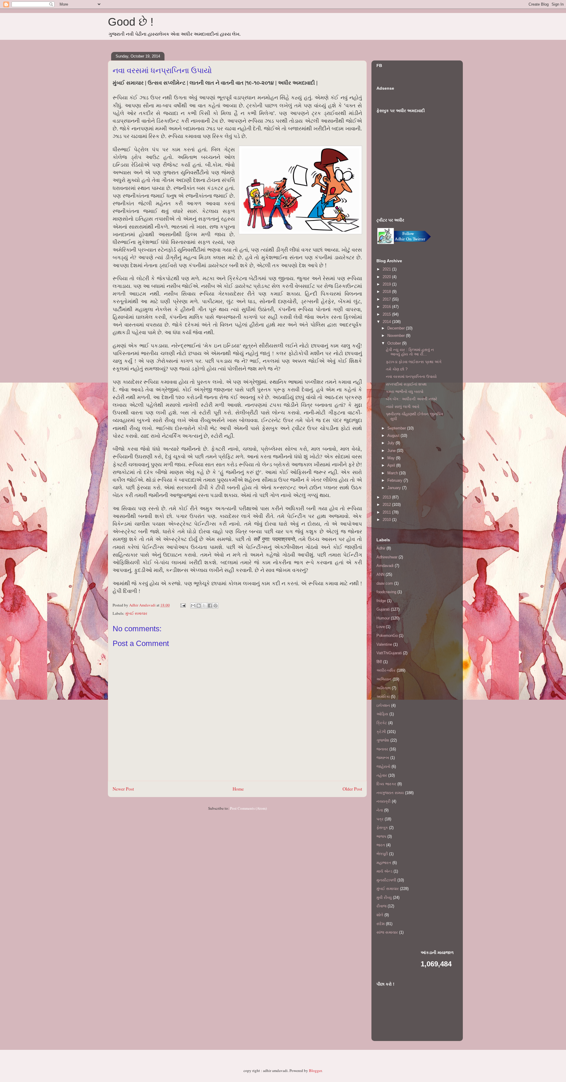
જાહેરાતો (383, 766)
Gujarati (383, 609)
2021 (387, 269)
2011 (387, 512)
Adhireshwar (386, 557)
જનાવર (382, 749)
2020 (387, 277)
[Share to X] (204, 606)
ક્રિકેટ (381, 723)
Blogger (315, 1070)
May (391, 458)
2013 (387, 497)
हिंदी (379, 662)
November (396, 335)
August (394, 435)
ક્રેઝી (381, 731)
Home (238, 789)
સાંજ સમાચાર (387, 932)
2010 (387, 519)
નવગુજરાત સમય (390, 793)
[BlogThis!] (199, 606)
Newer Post (123, 789)
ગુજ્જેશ (382, 740)
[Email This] (193, 606)
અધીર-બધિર (386, 670)
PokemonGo (387, 635)
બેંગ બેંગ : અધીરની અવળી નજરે (411, 399)
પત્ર (380, 819)
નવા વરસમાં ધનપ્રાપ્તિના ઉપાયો (411, 376)
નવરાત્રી (383, 801)
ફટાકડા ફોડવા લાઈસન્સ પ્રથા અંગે (413, 362)
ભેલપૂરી (382, 854)
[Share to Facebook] (210, 606)
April (391, 465)
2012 (387, 504)
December (396, 328)
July (391, 443)
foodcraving (386, 592)
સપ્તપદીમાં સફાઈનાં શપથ (406, 384)
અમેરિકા (383, 696)
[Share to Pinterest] (215, 606)
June (392, 450)
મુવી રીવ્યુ (384, 897)
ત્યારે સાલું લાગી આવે (402, 406)
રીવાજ (381, 906)
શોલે (379, 915)
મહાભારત (383, 862)
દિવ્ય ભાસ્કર (386, 784)
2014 (387, 321)
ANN (380, 574)
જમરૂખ (382, 757)
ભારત (380, 845)
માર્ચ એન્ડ (384, 871)
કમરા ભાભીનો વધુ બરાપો (404, 391)
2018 (387, 291)
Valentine (384, 644)
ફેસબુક (382, 827)
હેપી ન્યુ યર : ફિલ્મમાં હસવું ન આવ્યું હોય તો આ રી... (410, 352)
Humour (383, 618)
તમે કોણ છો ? (396, 369)
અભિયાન (383, 679)
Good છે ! (131, 22)
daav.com (384, 583)
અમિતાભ (383, 688)
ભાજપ (381, 836)
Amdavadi (385, 565)
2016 (387, 306)
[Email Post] (182, 605)
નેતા (379, 810)
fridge (381, 601)
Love (380, 626)
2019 (387, 284)
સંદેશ (380, 924)
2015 (387, 314)
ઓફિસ (382, 714)
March (393, 473)
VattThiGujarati (389, 653)
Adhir (380, 548)
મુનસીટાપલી (386, 880)
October (394, 343)
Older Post (352, 789)
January (394, 488)
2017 (387, 299)
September (397, 428)
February (395, 480)
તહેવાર (381, 775)
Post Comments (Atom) (248, 808)
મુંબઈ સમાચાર (136, 613)
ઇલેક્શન (383, 705)
